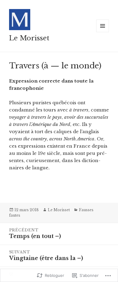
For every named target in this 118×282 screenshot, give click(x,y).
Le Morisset (29, 38)
